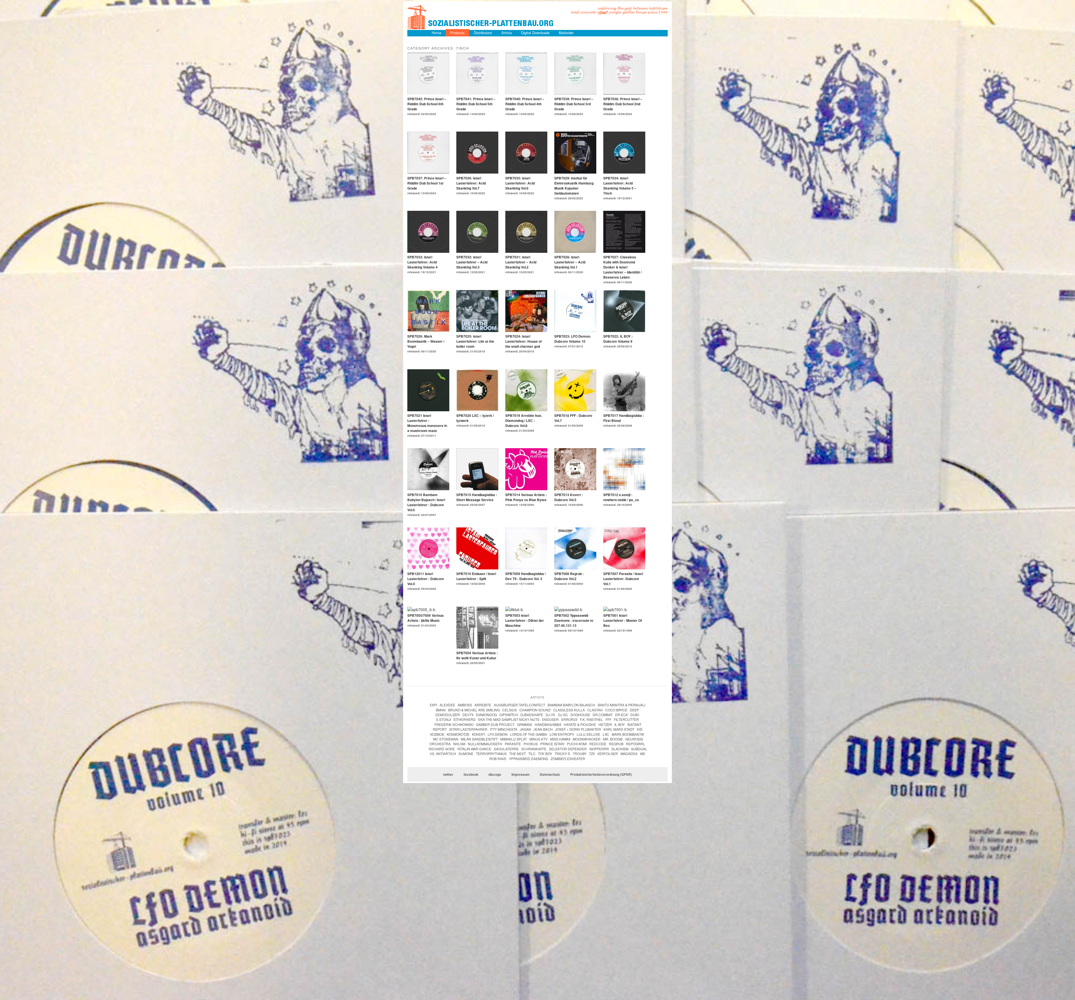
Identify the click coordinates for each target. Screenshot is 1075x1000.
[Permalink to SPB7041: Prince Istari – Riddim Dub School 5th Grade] (477, 93)
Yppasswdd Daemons (528, 758)
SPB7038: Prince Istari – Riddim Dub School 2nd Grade (622, 103)
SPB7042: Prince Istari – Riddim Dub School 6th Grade (426, 103)
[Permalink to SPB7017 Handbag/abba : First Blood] (624, 409)
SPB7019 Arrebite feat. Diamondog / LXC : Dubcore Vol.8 (523, 420)
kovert (478, 734)
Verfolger (607, 753)
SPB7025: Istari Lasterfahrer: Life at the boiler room (475, 341)
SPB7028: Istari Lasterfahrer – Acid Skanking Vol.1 (569, 262)
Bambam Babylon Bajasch (571, 704)
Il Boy (619, 724)
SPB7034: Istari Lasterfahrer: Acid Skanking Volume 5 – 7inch (619, 186)
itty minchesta (503, 729)
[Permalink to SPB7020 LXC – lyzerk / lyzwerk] (477, 409)
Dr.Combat (603, 714)
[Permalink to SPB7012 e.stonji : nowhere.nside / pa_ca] (624, 488)
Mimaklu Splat (513, 739)
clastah (595, 709)
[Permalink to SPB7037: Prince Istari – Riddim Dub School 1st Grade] (428, 172)
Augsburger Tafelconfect (519, 704)
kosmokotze (458, 734)
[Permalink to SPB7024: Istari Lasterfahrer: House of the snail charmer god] (526, 330)
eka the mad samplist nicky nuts (508, 719)
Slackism (619, 748)
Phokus (531, 743)
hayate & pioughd (580, 724)
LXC (606, 734)
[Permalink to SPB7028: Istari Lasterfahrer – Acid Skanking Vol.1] (575, 251)
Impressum (520, 774)
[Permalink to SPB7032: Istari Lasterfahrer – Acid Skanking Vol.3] (477, 251)
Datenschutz (550, 774)
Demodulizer (447, 714)
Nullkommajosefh (485, 743)
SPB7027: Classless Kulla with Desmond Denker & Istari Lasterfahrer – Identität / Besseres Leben (622, 267)
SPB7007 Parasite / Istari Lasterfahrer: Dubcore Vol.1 (623, 578)
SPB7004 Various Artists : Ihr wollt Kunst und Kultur (477, 655)
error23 (569, 719)
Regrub (616, 743)
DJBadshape (531, 714)
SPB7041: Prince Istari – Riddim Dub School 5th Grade (475, 103)
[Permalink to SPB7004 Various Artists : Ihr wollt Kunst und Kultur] (477, 647)
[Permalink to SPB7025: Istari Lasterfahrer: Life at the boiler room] (477, 330)
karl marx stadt (619, 729)
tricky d (562, 753)
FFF (608, 719)
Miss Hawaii (560, 739)
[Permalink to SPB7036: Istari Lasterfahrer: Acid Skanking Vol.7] (477, 172)
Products (457, 32)
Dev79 (467, 714)
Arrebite (483, 704)
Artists (506, 32)
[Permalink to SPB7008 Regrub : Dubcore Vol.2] (575, 568)
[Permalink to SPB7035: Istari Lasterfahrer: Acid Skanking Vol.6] (526, 172)
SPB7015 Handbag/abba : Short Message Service (476, 497)
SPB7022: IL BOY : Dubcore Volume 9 (618, 339)
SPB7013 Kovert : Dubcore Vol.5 (568, 497)
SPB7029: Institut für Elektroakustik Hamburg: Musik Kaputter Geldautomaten (574, 186)
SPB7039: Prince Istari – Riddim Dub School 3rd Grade (573, 103)
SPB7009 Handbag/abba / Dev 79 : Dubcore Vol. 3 (525, 576)
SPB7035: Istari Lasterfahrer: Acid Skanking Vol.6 (520, 183)
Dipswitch (508, 714)
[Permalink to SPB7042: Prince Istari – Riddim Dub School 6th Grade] (428, 93)
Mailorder (566, 32)
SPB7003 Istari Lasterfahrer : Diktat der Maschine (524, 620)
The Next (517, 753)
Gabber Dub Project (495, 724)
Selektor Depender (568, 748)
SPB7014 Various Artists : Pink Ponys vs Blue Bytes (526, 497)
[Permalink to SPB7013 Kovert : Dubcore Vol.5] (575, 488)
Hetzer (605, 724)
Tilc (532, 753)
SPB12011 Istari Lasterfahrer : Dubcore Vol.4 (425, 578)
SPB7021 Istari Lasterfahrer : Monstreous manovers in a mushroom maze (427, 423)
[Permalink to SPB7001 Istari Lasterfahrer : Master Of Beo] (615, 609)
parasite (513, 743)
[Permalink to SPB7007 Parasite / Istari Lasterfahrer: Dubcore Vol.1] (624, 568)
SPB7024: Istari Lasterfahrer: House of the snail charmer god (523, 341)
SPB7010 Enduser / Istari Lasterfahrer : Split (476, 576)
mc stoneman (445, 739)
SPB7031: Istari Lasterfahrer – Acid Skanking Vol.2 (520, 262)
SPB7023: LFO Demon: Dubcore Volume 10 (572, 339)
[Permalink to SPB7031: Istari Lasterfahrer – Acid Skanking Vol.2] (526, 251)
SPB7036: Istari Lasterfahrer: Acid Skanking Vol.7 (471, 183)
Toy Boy (545, 753)
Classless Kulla (569, 709)
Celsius (509, 709)
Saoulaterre (506, 748)
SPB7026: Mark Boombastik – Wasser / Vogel (425, 341)
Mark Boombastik (628, 734)
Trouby (579, 753)
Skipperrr (599, 748)
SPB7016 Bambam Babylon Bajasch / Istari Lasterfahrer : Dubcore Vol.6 (426, 502)
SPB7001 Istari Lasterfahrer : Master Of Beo (622, 620)
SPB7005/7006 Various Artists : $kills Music (425, 618)
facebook (471, 774)
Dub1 (635, 714)
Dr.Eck (621, 714)
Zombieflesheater (568, 758)
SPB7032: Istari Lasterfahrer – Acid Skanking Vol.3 (471, 262)
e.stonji (443, 719)
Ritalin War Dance (474, 748)
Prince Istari (552, 743)
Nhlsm (459, 743)
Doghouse (580, 714)
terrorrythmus (491, 753)
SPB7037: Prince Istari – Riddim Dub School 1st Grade (426, 183)
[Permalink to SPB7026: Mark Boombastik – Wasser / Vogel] (428, 330)
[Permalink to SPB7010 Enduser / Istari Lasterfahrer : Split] (477, 568)
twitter (448, 774)
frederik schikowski (453, 724)
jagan (525, 729)
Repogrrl (635, 743)
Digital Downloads (535, 32)
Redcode (597, 743)
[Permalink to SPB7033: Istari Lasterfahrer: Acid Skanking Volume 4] (428, 251)
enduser (550, 719)
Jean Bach (543, 729)
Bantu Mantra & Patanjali (621, 704)
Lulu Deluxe (588, 734)
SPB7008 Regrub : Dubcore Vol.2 (569, 576)
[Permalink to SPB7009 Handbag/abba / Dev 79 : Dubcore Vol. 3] (526, 568)
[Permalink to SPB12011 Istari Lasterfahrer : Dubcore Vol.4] (428, 568)
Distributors (483, 32)
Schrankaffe (533, 748)
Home (436, 32)
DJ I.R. (551, 714)
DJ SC (563, 714)
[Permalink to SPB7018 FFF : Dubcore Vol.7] (575, 409)
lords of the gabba (528, 734)
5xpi (433, 704)
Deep (634, 709)
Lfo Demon (498, 734)
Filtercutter (626, 719)
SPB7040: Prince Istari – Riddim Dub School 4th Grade (524, 103)
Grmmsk (524, 724)
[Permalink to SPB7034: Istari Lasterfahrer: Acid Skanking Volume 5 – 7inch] (624, 172)
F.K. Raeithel (591, 719)
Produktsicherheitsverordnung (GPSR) (601, 774)
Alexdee (447, 704)
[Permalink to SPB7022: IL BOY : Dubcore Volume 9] (624, 330)
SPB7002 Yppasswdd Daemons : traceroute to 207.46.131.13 (573, 620)
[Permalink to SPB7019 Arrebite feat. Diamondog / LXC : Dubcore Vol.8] (526, 409)
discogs (495, 774)
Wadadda (628, 753)
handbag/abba (548, 724)
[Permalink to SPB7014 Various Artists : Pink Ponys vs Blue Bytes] (526, 488)
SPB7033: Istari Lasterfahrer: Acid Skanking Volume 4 (422, 262)
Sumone (466, 753)
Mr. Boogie (613, 739)
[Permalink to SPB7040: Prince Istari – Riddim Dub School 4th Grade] (526, 93)
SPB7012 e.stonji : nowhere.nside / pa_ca (621, 497)
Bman (441, 709)
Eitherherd (465, 719)
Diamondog (486, 714)
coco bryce (616, 709)
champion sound (535, 709)
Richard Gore (442, 748)
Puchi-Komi (577, 743)
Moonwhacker (586, 739)
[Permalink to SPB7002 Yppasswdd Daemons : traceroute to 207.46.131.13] (568, 609)
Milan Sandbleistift (479, 739)
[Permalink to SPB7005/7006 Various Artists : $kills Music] (421, 609)
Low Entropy (562, 734)
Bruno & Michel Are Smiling (474, 709)
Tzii (592, 753)
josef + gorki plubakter (578, 729)
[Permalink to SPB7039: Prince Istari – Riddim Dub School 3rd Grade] (575, 93)
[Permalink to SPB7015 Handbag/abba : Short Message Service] (477, 488)
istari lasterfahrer (468, 729)
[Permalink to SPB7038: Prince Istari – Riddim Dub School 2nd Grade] (624, 93)
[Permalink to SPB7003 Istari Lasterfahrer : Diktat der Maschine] (514, 609)
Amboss (465, 704)
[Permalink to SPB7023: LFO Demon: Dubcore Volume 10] (575, 330)
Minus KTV (538, 739)
